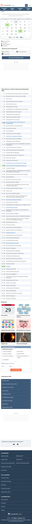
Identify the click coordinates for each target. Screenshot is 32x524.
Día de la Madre (8, 353)
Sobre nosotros (4, 499)
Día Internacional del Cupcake (13, 199)
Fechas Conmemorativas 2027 (22, 463)
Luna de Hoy (5, 390)
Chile (13, 5)
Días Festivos (6, 51)
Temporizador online (7, 407)
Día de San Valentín (8, 356)
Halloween (6, 359)
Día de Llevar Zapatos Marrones (14, 136)
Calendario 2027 (20, 9)
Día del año (5, 404)
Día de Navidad (7, 351)
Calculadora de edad (7, 400)
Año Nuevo (20, 351)
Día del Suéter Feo (10, 232)
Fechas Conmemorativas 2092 (9, 384)
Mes (11, 366)
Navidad (8, 266)
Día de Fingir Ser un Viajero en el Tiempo (16, 163)
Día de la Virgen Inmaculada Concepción (16, 165)
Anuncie (3, 510)
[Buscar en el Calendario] (26, 5)
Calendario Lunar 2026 (7, 387)
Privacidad (3, 503)
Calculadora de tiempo (7, 397)
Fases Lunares (7, 54)
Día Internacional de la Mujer (23, 356)
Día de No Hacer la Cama (12, 243)
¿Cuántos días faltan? (8, 347)
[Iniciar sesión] (30, 5)
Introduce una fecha (9, 363)
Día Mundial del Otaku (11, 207)
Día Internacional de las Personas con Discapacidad (15, 122)
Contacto (3, 506)
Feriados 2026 (12, 9)
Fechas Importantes (22, 51)
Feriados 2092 (5, 380)
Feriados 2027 (28, 9)
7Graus (15, 518)
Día (3, 366)
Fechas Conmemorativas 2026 (7, 463)
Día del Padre (20, 353)
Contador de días (6, 394)
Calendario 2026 (4, 9)
